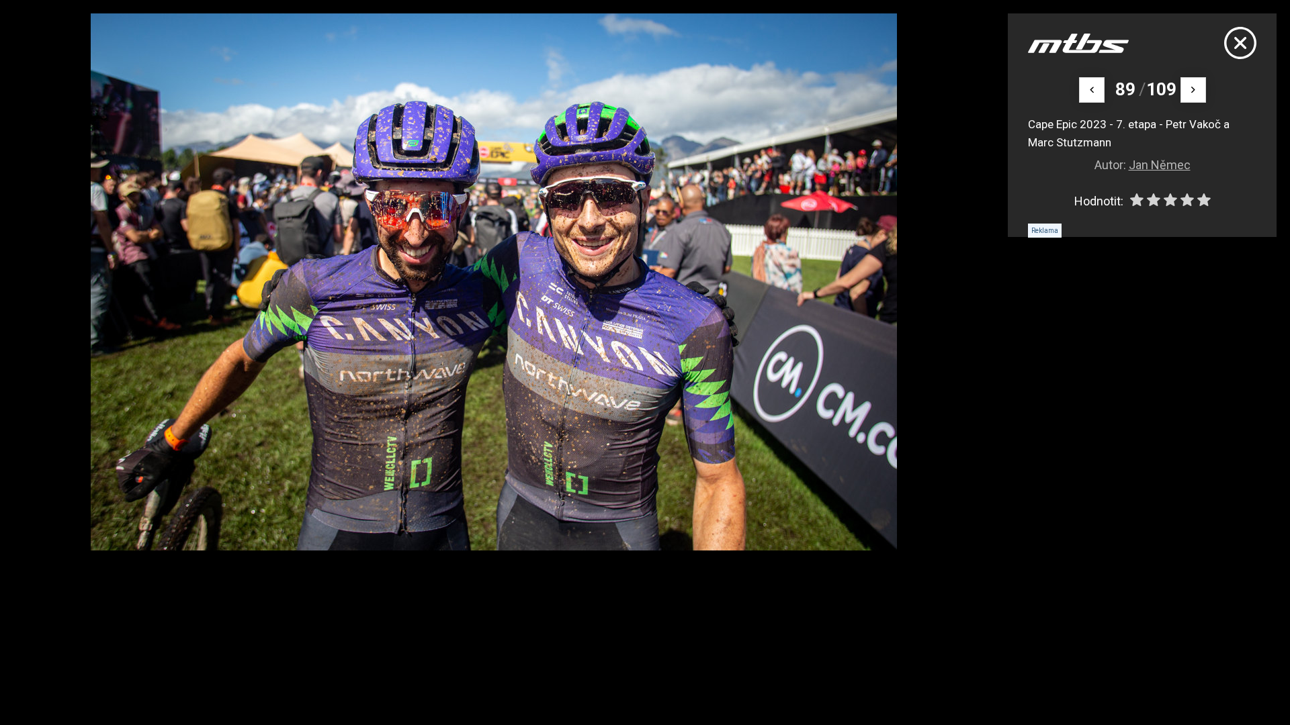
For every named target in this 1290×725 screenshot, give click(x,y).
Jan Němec (1160, 165)
